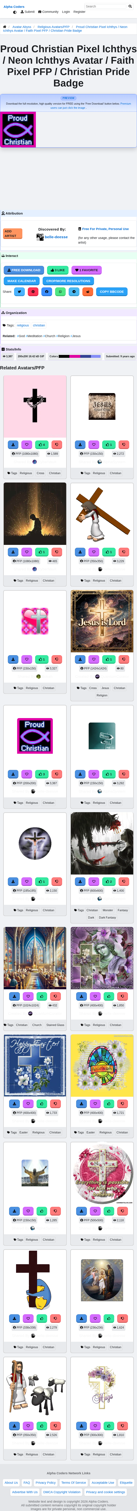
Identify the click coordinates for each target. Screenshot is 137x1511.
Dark (91, 917)
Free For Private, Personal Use (105, 229)
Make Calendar (21, 281)
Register (79, 12)
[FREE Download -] (80, 444)
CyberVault (47, 462)
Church (49, 336)
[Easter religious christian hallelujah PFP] (102, 1066)
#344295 (85, 356)
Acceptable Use (103, 1482)
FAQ (27, 1482)
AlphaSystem (114, 462)
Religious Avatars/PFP (54, 27)
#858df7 (96, 356)
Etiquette (126, 1482)
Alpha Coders (14, 7)
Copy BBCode (112, 291)
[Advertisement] (68, 178)
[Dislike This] (124, 444)
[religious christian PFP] (102, 407)
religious (23, 325)
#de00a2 (74, 356)
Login (66, 12)
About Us (11, 1482)
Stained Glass (55, 1025)
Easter (23, 1132)
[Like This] (109, 996)
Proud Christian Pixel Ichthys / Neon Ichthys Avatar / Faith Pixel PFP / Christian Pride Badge (65, 28)
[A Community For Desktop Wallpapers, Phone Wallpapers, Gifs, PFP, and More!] (4, 27)
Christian (54, 473)
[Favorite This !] (93, 444)
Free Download (25, 270)
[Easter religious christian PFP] (35, 1066)
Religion (63, 336)
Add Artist (10, 234)
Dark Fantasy (107, 917)
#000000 (64, 356)
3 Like (59, 270)
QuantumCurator (115, 676)
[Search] (130, 6)
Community (50, 12)
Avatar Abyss (21, 27)
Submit (29, 12)
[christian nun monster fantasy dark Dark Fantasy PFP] (102, 844)
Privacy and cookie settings (105, 1492)
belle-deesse (56, 237)
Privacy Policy (46, 1482)
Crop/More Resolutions (68, 281)
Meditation (34, 336)
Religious (26, 473)
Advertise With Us (25, 1492)
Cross (40, 473)
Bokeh (47, 676)
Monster (108, 910)
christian (39, 325)
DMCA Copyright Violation (61, 1492)
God (21, 336)
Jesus (75, 336)
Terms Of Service (73, 1482)
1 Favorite (88, 270)
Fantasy (123, 910)
